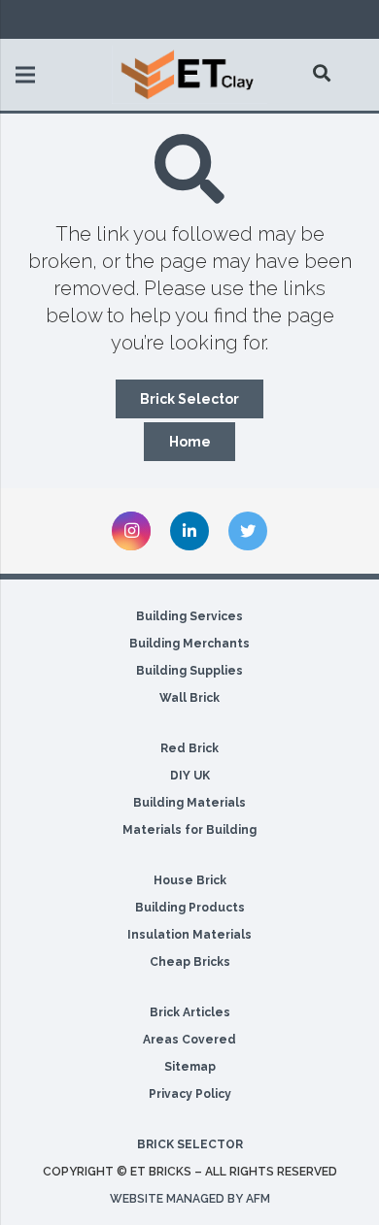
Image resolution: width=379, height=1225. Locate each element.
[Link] (189, 75)
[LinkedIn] (189, 531)
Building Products (190, 907)
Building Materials (189, 803)
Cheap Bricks (190, 962)
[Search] (322, 73)
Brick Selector (190, 1144)
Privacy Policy (190, 1094)
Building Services (189, 616)
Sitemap (190, 1067)
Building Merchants (189, 643)
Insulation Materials (189, 935)
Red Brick (189, 748)
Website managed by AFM (190, 1199)
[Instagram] (131, 531)
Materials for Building (189, 830)
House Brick (190, 880)
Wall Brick (189, 698)
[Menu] (25, 74)
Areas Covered (189, 1039)
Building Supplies (189, 671)
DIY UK (190, 775)
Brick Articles (190, 1012)
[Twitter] (247, 531)
